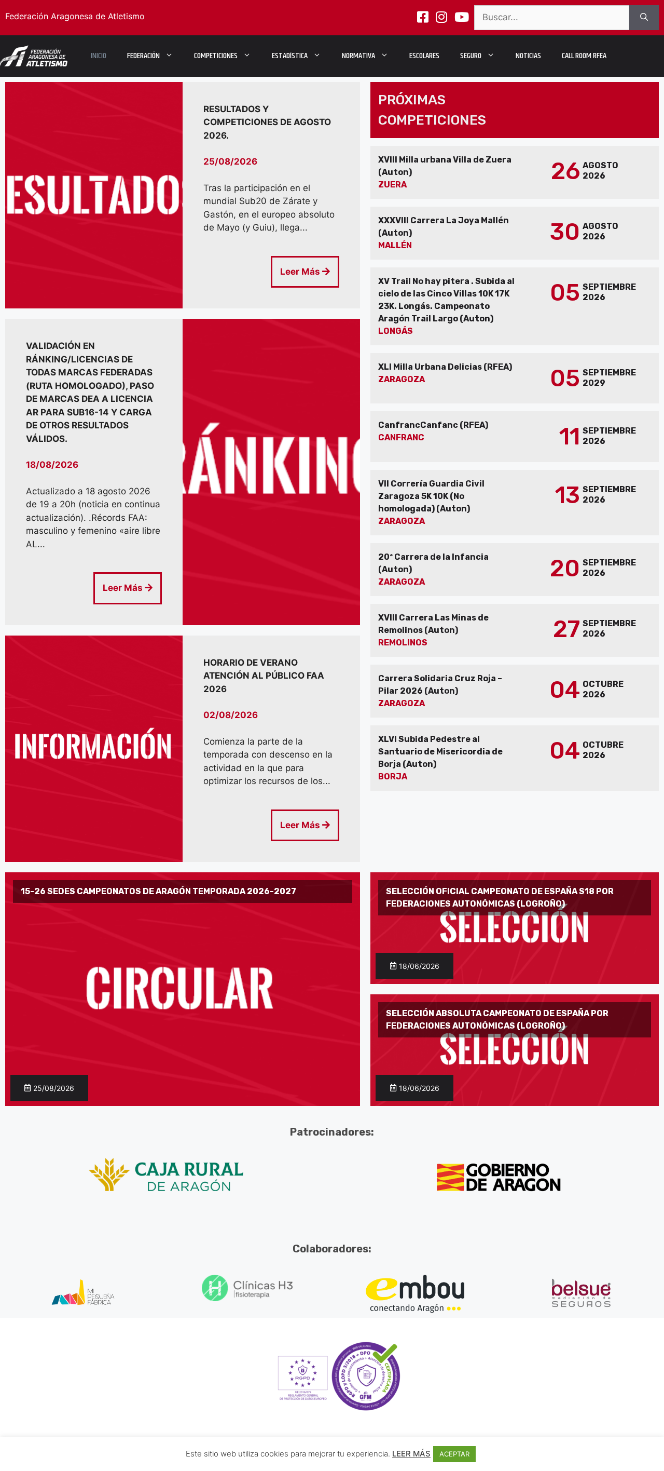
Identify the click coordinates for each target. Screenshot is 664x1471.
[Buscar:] (551, 17)
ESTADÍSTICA (290, 55)
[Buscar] (644, 17)
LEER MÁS (411, 1454)
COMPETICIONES (216, 55)
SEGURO (470, 55)
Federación (143, 55)
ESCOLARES (424, 55)
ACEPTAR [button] (454, 1454)
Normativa (358, 55)
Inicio (98, 55)
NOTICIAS (528, 55)
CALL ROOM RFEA (584, 55)
